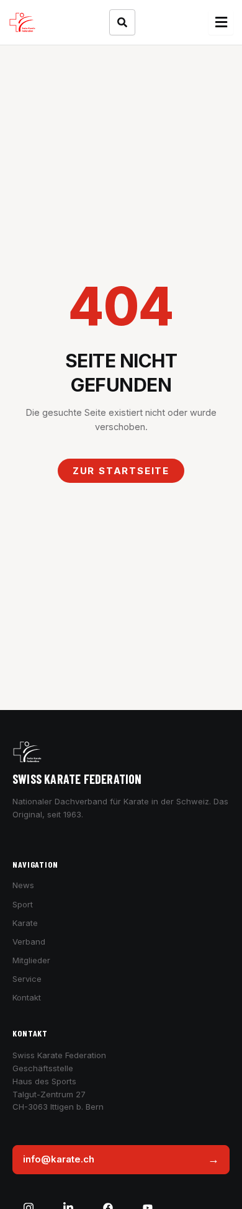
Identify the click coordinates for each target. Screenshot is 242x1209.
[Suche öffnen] (122, 22)
